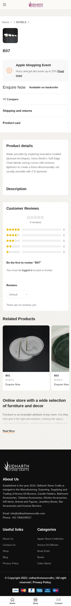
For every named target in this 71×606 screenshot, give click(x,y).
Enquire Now (14, 87)
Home (6, 22)
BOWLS (21, 22)
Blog (5, 557)
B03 (56, 375)
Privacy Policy (11, 563)
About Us (8, 538)
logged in (27, 270)
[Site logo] (35, 4)
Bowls (40, 557)
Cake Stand (44, 563)
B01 (7, 375)
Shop (6, 551)
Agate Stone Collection (50, 538)
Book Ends (43, 551)
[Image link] (16, 465)
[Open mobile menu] (4, 4)
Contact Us (9, 544)
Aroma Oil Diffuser (47, 544)
